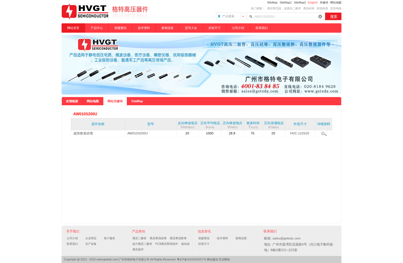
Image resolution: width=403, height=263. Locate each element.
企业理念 (91, 238)
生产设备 (91, 243)
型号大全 (191, 28)
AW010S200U (137, 133)
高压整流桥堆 (178, 238)
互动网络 (224, 259)
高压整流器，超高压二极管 (284, 8)
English (313, 2)
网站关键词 (115, 101)
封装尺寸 (214, 28)
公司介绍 (238, 28)
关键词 (324, 2)
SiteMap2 (300, 2)
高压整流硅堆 (158, 238)
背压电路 (335, 8)
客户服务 (109, 238)
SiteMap (272, 2)
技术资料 (144, 28)
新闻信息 (167, 28)
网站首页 (73, 28)
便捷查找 (120, 28)
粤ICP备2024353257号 (191, 259)
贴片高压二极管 (142, 243)
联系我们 (262, 28)
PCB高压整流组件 (166, 243)
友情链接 (72, 101)
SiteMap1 (286, 2)
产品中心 (97, 28)
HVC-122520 (299, 133)
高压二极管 (139, 238)
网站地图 (335, 2)
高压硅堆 (308, 8)
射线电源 (322, 8)
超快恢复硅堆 (83, 133)
